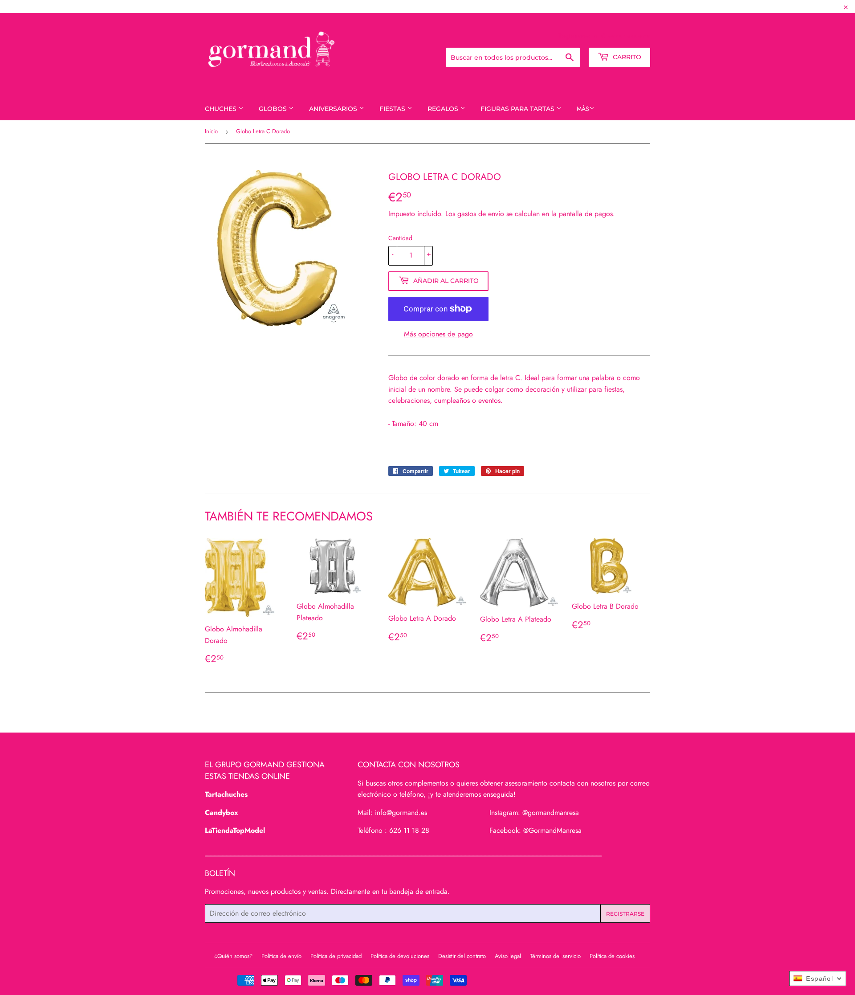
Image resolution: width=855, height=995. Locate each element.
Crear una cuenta (625, 35)
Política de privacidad (336, 956)
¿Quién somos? (233, 956)
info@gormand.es (401, 812)
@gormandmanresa (550, 812)
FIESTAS (393, 109)
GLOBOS (274, 109)
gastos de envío (480, 214)
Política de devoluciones (399, 956)
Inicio (211, 131)
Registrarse (574, 35)
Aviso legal (508, 956)
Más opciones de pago (438, 334)
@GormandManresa (552, 830)
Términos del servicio (555, 956)
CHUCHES (221, 109)
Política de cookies (612, 956)
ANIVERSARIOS (334, 109)
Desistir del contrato (462, 956)
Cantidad (400, 237)
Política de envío (281, 956)
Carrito (626, 57)
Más (583, 108)
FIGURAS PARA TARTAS (518, 109)
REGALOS (444, 109)
